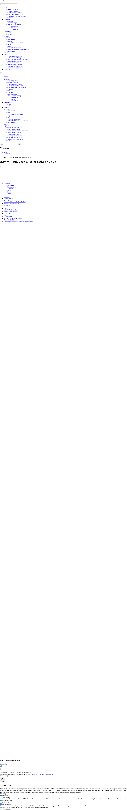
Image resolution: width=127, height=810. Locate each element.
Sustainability (8, 31)
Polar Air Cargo (12, 23)
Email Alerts (11, 51)
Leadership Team (12, 9)
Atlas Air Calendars (17, 43)
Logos (9, 44)
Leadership (14, 26)
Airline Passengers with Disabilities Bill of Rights (18, 221)
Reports (9, 34)
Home (5, 152)
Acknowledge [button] (4, 776)
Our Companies (8, 198)
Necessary (5, 795)
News (13, 28)
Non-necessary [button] (4, 802)
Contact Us (14, 29)
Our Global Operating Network (16, 16)
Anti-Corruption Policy (14, 58)
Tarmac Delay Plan (9, 220)
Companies (7, 19)
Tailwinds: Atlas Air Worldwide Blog (18, 49)
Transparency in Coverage (15, 68)
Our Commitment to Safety (15, 14)
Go (19, 144)
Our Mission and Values (14, 13)
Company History (12, 11)
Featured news (11, 187)
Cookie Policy (8, 216)
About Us (6, 8)
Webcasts (10, 188)
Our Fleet (10, 18)
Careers (6, 53)
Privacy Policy (8, 213)
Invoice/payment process (14, 64)
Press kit (9, 41)
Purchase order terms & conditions (17, 59)
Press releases (11, 39)
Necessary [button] (3, 794)
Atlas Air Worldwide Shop (11, 203)
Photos (9, 46)
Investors (6, 36)
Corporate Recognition (14, 48)
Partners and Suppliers (10, 211)
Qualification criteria (13, 63)
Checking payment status (14, 66)
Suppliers (6, 54)
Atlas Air (10, 21)
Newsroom (7, 38)
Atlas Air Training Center (11, 210)
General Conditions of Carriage (13, 218)
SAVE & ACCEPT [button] (5, 809)
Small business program (14, 61)
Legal (5, 215)
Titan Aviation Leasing (14, 24)
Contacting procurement (14, 56)
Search (6, 76)
